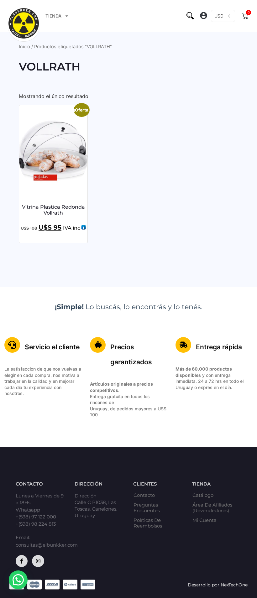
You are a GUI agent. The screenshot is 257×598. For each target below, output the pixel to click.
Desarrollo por (204, 585)
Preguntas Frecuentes (147, 507)
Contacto (144, 495)
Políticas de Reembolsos (148, 523)
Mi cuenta (204, 520)
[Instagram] (38, 561)
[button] (203, 16)
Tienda (53, 15)
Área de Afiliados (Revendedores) (212, 507)
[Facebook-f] (22, 561)
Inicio (24, 46)
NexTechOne (234, 585)
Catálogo (202, 495)
